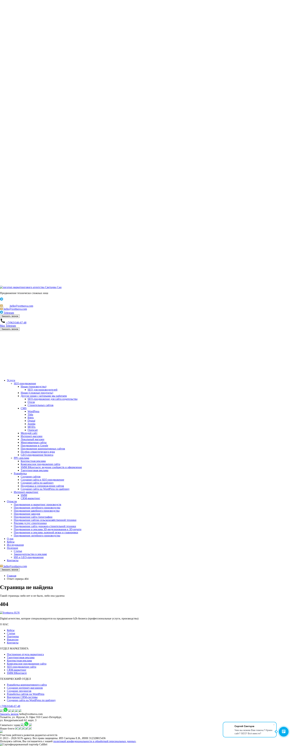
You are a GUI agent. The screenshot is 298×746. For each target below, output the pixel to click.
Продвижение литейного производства (37, 507)
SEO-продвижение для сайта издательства (52, 398)
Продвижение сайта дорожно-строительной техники (45, 526)
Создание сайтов (31, 476)
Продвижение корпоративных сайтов (43, 448)
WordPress (33, 411)
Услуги (11, 380)
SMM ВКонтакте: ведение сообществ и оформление (51, 467)
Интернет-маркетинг (26, 492)
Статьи (18, 551)
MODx (32, 426)
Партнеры (13, 636)
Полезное (12, 547)
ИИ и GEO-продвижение (29, 557)
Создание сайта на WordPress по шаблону (45, 489)
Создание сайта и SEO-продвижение (42, 479)
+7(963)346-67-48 (10, 706)
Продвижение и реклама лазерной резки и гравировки (46, 532)
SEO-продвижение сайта (21, 666)
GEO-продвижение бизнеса (37, 454)
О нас (10, 538)
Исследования (15, 544)
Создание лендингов (19, 690)
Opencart (33, 430)
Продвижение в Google (34, 445)
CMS (24, 408)
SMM (24, 495)
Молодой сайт (29, 433)
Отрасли (12, 501)
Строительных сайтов (40, 405)
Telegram (11, 325)
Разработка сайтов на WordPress (25, 694)
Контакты (12, 560)
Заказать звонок (9, 316)
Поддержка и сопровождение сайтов (42, 485)
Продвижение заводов (27, 513)
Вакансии (12, 639)
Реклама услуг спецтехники (30, 523)
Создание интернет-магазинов (25, 687)
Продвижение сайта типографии (33, 516)
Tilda (30, 414)
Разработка (20, 473)
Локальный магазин (32, 439)
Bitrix (31, 417)
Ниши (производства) (33, 386)
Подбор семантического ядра (38, 451)
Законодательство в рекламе (30, 554)
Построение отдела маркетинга (25, 654)
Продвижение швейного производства (36, 510)
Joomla (31, 423)
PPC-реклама (21, 457)
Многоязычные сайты (34, 442)
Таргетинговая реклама (34, 470)
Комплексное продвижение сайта (40, 464)
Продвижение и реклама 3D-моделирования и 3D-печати (47, 529)
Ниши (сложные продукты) (37, 392)
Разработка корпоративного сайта (27, 684)
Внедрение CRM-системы (22, 697)
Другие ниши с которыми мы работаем (44, 395)
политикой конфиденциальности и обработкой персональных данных (94, 741)
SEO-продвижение (25, 383)
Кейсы (10, 541)
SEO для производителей (42, 389)
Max (2, 325)
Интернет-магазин (31, 436)
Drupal (31, 420)
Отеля (31, 402)
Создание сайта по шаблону (37, 482)
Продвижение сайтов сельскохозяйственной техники (45, 520)
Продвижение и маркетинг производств (37, 504)
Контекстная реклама (33, 461)
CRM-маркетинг (30, 498)
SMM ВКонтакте (17, 673)
